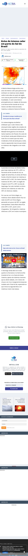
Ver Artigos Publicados (18, 373)
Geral (3, 38)
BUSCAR (15, 389)
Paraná (7, 38)
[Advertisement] (14, 22)
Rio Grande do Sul (14, 38)
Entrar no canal (14, 338)
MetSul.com (8, 56)
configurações (17, 550)
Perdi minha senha (10, 427)
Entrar (3, 427)
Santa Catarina (22, 38)
